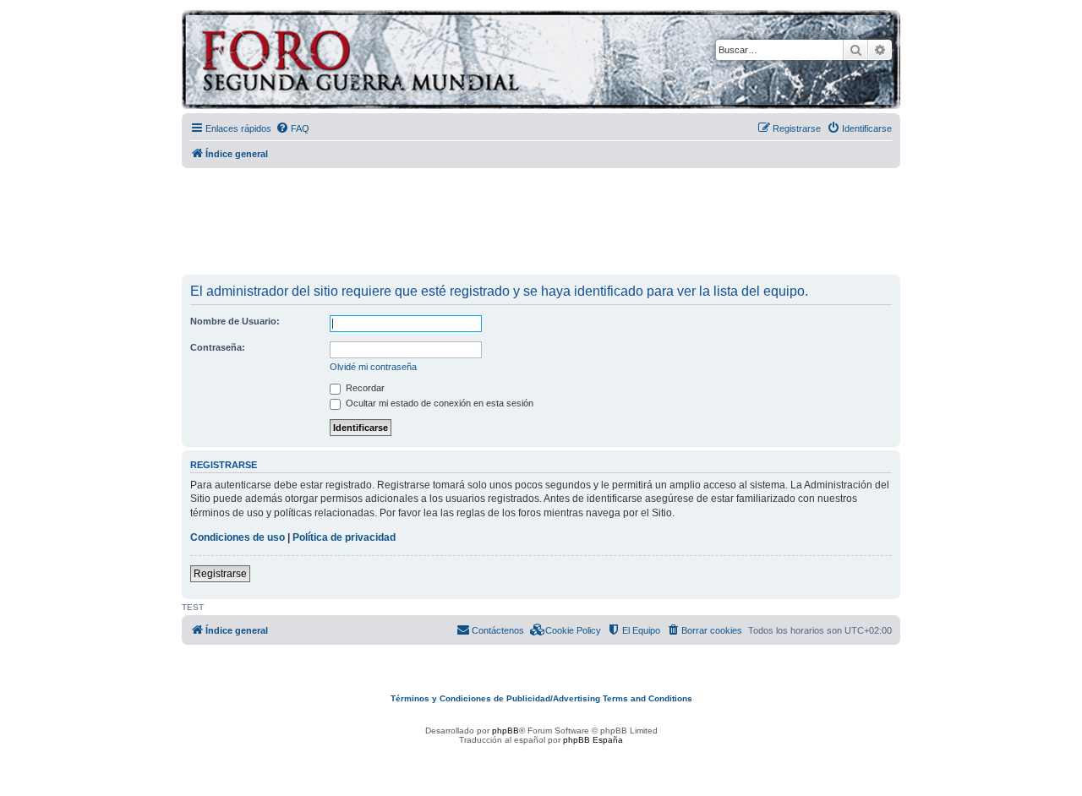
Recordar (364, 388)
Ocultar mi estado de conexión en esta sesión (438, 403)
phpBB (505, 730)
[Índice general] (426, 62)
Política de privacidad (344, 537)
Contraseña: (217, 347)
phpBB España (593, 739)
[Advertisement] (541, 222)
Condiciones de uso (237, 537)
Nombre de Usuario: (235, 321)
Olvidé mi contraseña (373, 367)
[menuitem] (292, 128)
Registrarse (220, 574)
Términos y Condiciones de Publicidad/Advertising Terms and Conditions (541, 698)
